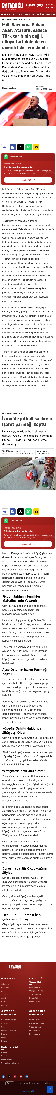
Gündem (5, 984)
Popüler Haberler (8, 1020)
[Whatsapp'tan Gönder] (28, 147)
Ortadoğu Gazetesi (12, 19)
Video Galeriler (35, 994)
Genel (3, 1037)
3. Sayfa (4, 995)
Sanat (3, 1027)
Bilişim (4, 1041)
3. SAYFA (26, 413)
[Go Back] (50, 1089)
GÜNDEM (5, 15)
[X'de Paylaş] (20, 147)
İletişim (4, 1056)
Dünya (4, 1034)
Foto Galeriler (35, 1030)
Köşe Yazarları (35, 987)
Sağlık (3, 998)
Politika (4, 1002)
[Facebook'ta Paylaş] (13, 147)
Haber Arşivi (34, 1001)
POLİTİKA (17, 15)
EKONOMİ (29, 15)
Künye (4, 1052)
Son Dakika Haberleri (10, 1063)
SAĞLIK (40, 15)
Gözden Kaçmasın (8, 1030)
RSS (10, 1083)
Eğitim (4, 1005)
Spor (3, 991)
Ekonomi (5, 987)
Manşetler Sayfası (36, 991)
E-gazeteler (34, 998)
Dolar (50, 5)
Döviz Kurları (34, 1020)
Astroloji (4, 1023)
